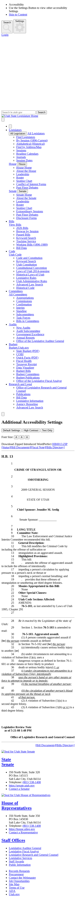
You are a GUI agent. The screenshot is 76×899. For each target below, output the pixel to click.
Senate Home (24, 194)
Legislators (15, 129)
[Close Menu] (10, 126)
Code (12, 251)
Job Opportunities (19, 881)
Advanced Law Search (29, 284)
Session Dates (24, 160)
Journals (21, 157)
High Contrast (31, 430)
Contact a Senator (19, 788)
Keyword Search (26, 238)
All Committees (18, 294)
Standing (21, 311)
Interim (20, 307)
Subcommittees (25, 314)
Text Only (47, 430)
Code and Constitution (29, 257)
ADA (12, 891)
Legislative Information (29, 400)
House (12, 163)
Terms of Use (17, 887)
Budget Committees (27, 374)
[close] (2, 414)
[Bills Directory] (55, 447)
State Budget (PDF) (27, 351)
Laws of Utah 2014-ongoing (32, 271)
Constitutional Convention (31, 267)
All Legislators (17, 133)
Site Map (14, 884)
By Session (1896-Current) (32, 140)
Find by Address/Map (29, 147)
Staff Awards (16, 861)
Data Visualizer (25, 367)
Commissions (24, 301)
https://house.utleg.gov (22, 829)
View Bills (15, 224)
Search (7, 22)
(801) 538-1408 (32, 782)
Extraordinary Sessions (29, 211)
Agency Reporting (27, 404)
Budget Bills (23, 370)
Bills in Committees (27, 321)
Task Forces (23, 317)
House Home (24, 167)
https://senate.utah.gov (22, 785)
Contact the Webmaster (22, 877)
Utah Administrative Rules (31, 281)
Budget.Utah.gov (19, 347)
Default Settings (11, 430)
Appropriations (25, 297)
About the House (26, 170)
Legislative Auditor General (25, 848)
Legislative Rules (26, 277)
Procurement (16, 874)
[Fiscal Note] (38, 447)
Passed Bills (23, 234)
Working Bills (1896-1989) (32, 244)
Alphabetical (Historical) (30, 143)
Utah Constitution (26, 264)
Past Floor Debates (27, 187)
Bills (11, 221)
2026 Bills (22, 228)
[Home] (38, 116)
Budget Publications (28, 377)
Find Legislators (25, 137)
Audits (13, 324)
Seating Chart (24, 180)
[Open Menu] (2, 120)
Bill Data (21, 247)
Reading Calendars (27, 153)
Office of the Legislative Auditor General (40, 341)
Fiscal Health (24, 361)
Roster (20, 177)
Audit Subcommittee (28, 331)
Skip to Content (18, 14)
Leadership (22, 174)
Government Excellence (30, 334)
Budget (13, 344)
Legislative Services (20, 858)
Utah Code (15, 254)
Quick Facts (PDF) (27, 357)
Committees (16, 291)
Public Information (20, 864)
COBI (19, 354)
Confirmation (24, 304)
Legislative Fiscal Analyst (24, 851)
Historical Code (25, 287)
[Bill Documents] (20, 447)
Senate (13, 191)
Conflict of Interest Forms (31, 184)
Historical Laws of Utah (30, 274)
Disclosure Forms (26, 218)
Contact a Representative (23, 832)
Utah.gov (14, 894)
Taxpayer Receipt (26, 364)
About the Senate (26, 198)
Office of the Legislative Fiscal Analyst (39, 380)
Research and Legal (20, 384)
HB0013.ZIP (60, 444)
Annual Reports (25, 337)
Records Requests (19, 871)
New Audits (23, 327)
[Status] (5, 447)
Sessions (21, 150)
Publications (23, 394)
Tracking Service (26, 241)
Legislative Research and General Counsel (33, 854)
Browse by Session (27, 231)
